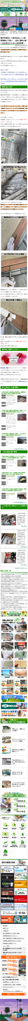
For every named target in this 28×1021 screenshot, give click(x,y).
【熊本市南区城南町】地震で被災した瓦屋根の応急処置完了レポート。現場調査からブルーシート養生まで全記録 (14, 593)
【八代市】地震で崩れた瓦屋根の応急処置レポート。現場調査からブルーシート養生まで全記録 (14, 607)
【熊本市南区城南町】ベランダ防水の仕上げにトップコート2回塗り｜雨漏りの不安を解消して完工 (14, 578)
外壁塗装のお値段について (9, 943)
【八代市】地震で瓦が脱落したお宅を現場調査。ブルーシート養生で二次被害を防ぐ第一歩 (14, 604)
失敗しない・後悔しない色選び (18, 729)
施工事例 (5, 925)
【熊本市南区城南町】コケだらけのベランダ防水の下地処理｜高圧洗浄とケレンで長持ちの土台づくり (14, 585)
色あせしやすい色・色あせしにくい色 (18, 773)
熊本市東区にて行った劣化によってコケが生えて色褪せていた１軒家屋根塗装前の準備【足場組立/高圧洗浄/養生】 (14, 81)
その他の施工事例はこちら (20, 448)
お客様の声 (5, 930)
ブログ (7, 31)
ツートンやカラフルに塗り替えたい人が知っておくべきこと (18, 784)
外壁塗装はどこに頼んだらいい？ (11, 982)
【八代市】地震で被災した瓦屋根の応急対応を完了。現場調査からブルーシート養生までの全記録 (14, 597)
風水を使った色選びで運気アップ (18, 750)
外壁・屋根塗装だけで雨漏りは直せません (13, 938)
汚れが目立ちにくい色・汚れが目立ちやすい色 (18, 761)
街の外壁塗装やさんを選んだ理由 (11, 933)
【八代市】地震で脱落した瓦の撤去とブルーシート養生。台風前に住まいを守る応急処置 (14, 601)
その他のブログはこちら (21, 568)
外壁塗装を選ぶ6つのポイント (10, 935)
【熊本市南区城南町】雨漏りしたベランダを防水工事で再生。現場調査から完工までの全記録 (14, 575)
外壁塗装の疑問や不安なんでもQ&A (12, 940)
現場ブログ (5, 928)
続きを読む (24, 526)
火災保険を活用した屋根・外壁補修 (12, 984)
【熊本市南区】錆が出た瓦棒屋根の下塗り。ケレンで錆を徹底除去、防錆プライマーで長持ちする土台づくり (21, 557)
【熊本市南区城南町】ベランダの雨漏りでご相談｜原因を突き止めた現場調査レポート (14, 589)
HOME (2, 31)
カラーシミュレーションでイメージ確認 (18, 740)
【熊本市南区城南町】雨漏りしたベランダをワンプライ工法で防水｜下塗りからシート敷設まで (14, 582)
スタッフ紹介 (6, 946)
